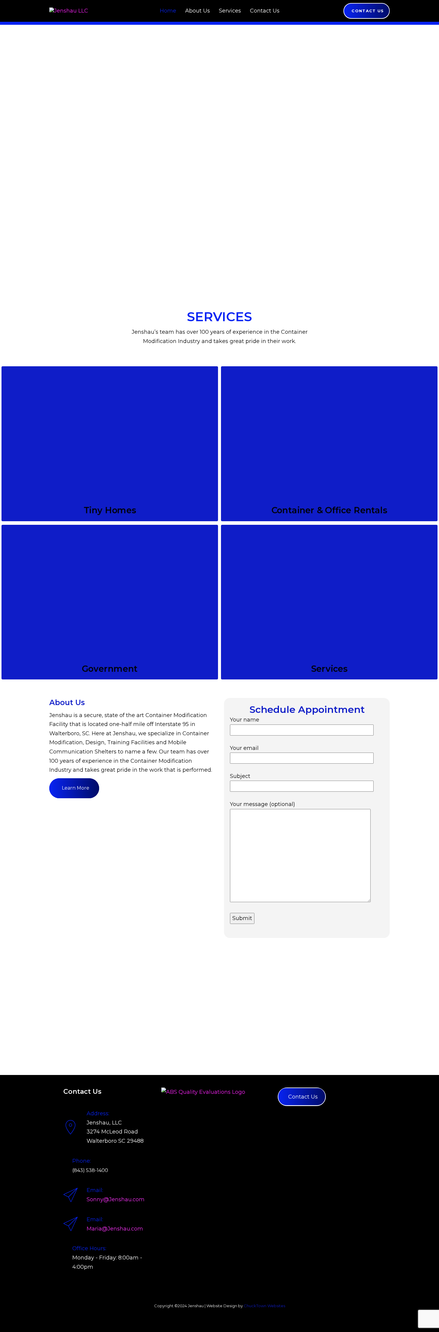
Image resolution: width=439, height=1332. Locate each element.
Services (230, 10)
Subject (240, 776)
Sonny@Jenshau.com (116, 1199)
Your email (244, 748)
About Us (197, 10)
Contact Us (265, 10)
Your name (244, 719)
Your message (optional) (262, 804)
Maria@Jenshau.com (115, 1228)
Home (168, 10)
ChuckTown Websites (264, 1305)
